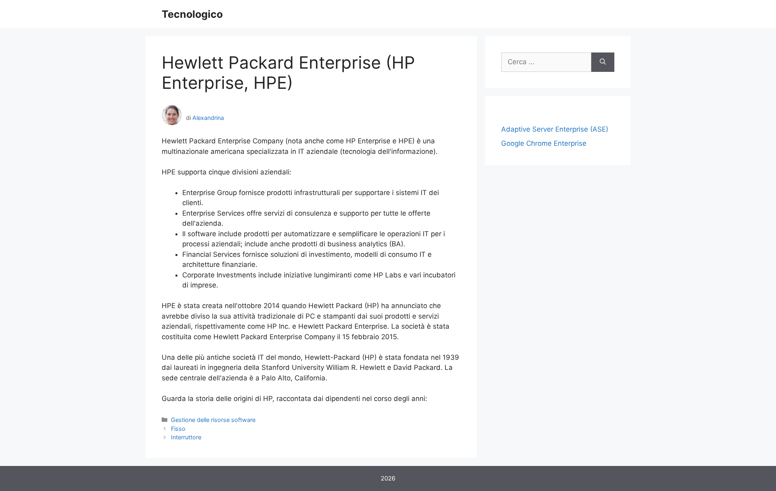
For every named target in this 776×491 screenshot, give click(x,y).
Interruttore (186, 437)
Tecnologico (192, 14)
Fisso (178, 428)
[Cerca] (602, 62)
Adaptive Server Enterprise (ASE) (554, 129)
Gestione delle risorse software (213, 419)
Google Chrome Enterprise (543, 143)
